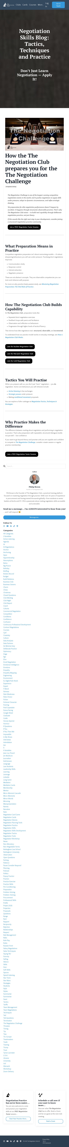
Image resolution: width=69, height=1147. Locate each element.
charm (5, 587)
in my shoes (7, 737)
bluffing (6, 571)
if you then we (8, 732)
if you (5, 729)
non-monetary (8, 844)
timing (5, 1029)
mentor (5, 791)
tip (4, 1031)
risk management (9, 935)
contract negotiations (11, 627)
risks (5, 938)
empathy (6, 670)
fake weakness (8, 694)
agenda (6, 542)
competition (7, 614)
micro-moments (9, 796)
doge (5, 654)
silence (5, 962)
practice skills (8, 884)
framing (6, 705)
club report (7, 603)
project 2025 (7, 906)
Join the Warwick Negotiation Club (20, 354)
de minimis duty (9, 646)
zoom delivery (8, 1071)
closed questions (9, 595)
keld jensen (7, 761)
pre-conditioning (9, 887)
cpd (4, 633)
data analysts (8, 641)
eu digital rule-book (10, 681)
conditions (7, 617)
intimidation (7, 742)
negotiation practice (10, 825)
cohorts (6, 609)
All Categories (8, 534)
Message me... (34, 517)
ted (4, 1015)
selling (5, 959)
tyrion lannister (9, 1053)
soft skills (6, 970)
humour (6, 724)
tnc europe (7, 1037)
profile (5, 903)
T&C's (44, 1141)
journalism (7, 758)
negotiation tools (9, 836)
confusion (7, 622)
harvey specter (8, 721)
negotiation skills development (14, 831)
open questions (9, 857)
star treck (7, 978)
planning (6, 868)
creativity (6, 635)
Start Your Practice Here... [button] (18, 1119)
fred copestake (8, 708)
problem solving (9, 892)
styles (5, 991)
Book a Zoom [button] (50, 1121)
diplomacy (7, 651)
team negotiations (10, 1010)
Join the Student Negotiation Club (20, 347)
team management (10, 1007)
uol (4, 1063)
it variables (7, 750)
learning (6, 772)
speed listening (9, 975)
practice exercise (9, 881)
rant (5, 919)
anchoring (7, 552)
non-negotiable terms (11, 847)
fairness (6, 691)
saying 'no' (7, 954)
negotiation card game (11, 815)
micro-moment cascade (12, 793)
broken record (8, 574)
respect (6, 932)
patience (6, 863)
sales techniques (9, 951)
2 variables (7, 536)
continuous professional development (17, 625)
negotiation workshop (11, 839)
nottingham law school (12, 849)
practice (6, 879)
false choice (7, 697)
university (7, 1061)
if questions (7, 726)
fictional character (10, 702)
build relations (8, 579)
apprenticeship (8, 558)
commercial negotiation (12, 611)
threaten (6, 1026)
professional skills (9, 900)
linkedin (6, 777)
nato (5, 812)
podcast (6, 871)
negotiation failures (10, 820)
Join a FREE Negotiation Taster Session (24, 227)
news (5, 841)
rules (5, 943)
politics (5, 873)
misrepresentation (9, 804)
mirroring (6, 801)
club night (7, 601)
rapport (6, 922)
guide (5, 718)
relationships (8, 930)
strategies (6, 983)
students (6, 986)
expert (5, 686)
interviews (7, 740)
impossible (7, 734)
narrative (6, 809)
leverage (6, 774)
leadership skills (9, 769)
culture (6, 638)
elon (4, 659)
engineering (7, 675)
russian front (8, 946)
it (3, 748)
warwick (6, 1066)
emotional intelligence (11, 665)
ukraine (6, 1058)
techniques (7, 1013)
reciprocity (7, 924)
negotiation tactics (10, 833)
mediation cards (9, 785)
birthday (6, 568)
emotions (6, 667)
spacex (6, 972)
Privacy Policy (46, 1139)
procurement (8, 898)
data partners (8, 643)
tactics (5, 1002)
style (5, 989)
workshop (7, 1069)
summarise (7, 994)
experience (7, 683)
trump (5, 1047)
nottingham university (11, 852)
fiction (5, 700)
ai (4, 544)
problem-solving (9, 895)
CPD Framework (47, 1143)
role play (6, 940)
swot (5, 999)
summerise (7, 997)
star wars (7, 981)
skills (5, 964)
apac (5, 555)
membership (7, 788)
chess (5, 590)
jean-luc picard (9, 753)
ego (4, 657)
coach (5, 606)
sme (5, 967)
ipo (4, 745)
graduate (6, 716)
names (5, 807)
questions (7, 914)
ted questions (8, 1018)
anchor (6, 550)
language (6, 764)
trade (5, 1042)
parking (6, 860)
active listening (8, 539)
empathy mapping (9, 673)
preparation (7, 890)
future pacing (8, 710)
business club (8, 582)
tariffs (5, 1005)
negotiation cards (9, 817)
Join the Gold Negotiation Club (18, 361)
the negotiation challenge (11, 186)
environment (7, 678)
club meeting (8, 598)
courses (6, 630)
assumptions (8, 560)
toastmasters (8, 1039)
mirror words (8, 799)
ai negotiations (8, 547)
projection (6, 908)
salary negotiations (10, 948)
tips (4, 1034)
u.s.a (5, 1055)
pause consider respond (12, 865)
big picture (7, 566)
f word (6, 689)
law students (8, 766)
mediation (6, 782)
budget (5, 576)
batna (5, 563)
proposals (6, 911)
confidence (7, 619)
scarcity (6, 956)
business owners (9, 584)
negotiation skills (9, 828)
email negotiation (9, 662)
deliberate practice (10, 649)
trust (5, 1050)
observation (7, 855)
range (5, 916)
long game (7, 780)
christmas (7, 592)
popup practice (8, 876)
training (6, 1045)
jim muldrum (8, 756)
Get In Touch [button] (58, 5)
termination (7, 1021)
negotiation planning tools (12, 823)
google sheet (8, 713)
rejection (6, 927)
